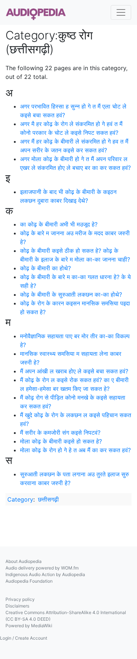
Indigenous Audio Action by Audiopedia (45, 574)
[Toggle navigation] (121, 12)
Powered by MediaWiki (28, 625)
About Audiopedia (23, 561)
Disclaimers (17, 606)
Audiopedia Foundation (29, 581)
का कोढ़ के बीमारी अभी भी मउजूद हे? (59, 224)
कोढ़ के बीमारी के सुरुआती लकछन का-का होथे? (71, 294)
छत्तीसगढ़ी (48, 499)
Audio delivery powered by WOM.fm (42, 568)
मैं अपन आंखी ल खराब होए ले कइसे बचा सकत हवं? (74, 371)
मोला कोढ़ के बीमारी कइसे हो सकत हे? (61, 441)
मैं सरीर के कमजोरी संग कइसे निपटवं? (60, 432)
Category (20, 499)
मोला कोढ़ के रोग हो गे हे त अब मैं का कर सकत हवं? (75, 450)
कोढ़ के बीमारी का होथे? (45, 268)
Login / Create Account (23, 638)
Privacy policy (20, 599)
